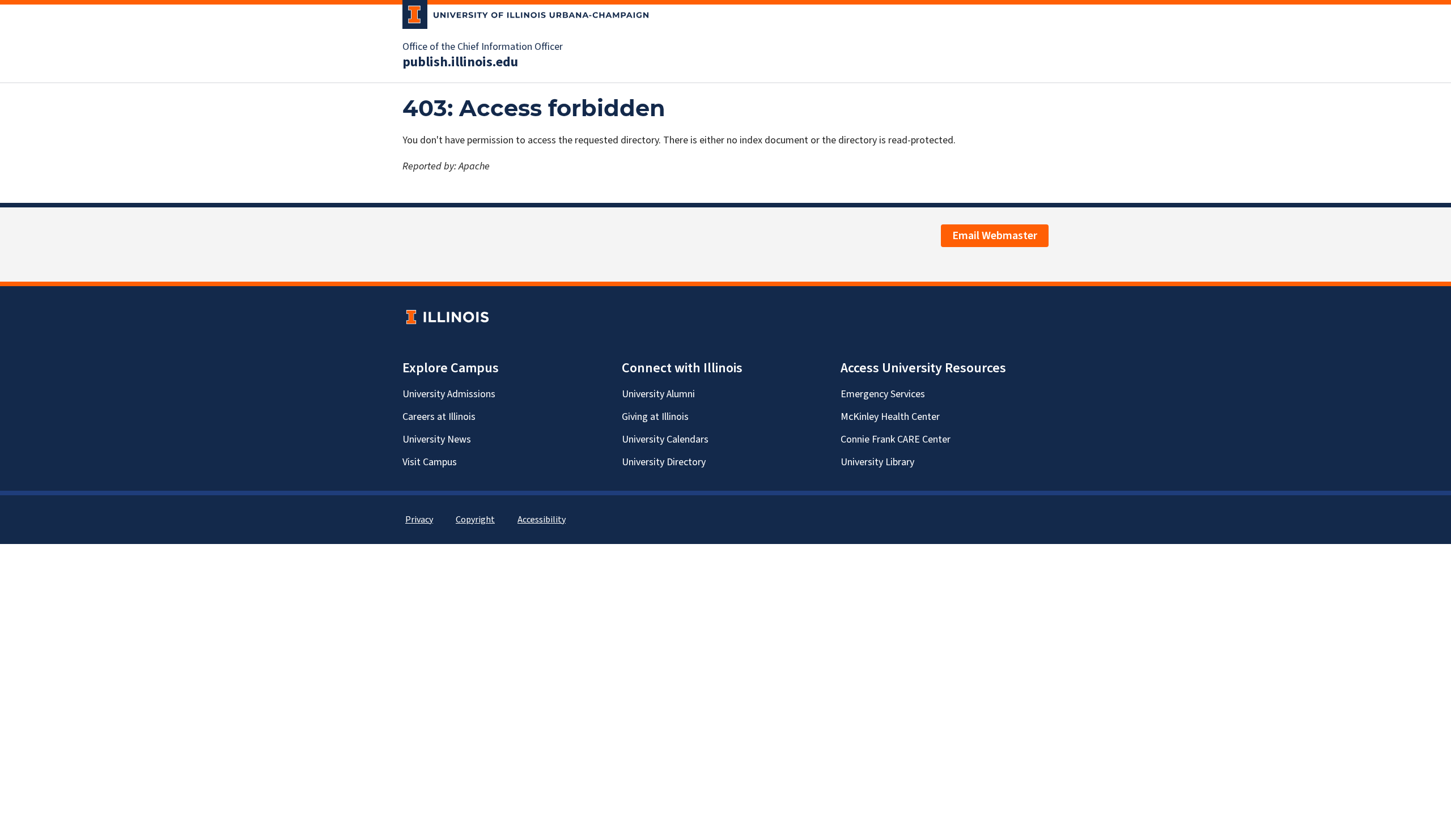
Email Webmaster (994, 236)
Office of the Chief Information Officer (482, 47)
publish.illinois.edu (460, 62)
